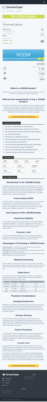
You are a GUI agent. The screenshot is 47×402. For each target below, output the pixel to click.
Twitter (6, 385)
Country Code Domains (7, 390)
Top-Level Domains (10, 11)
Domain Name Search (28, 376)
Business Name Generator (29, 378)
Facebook (7, 382)
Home (3, 11)
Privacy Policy (7, 380)
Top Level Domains (6, 392)
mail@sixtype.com (8, 378)
